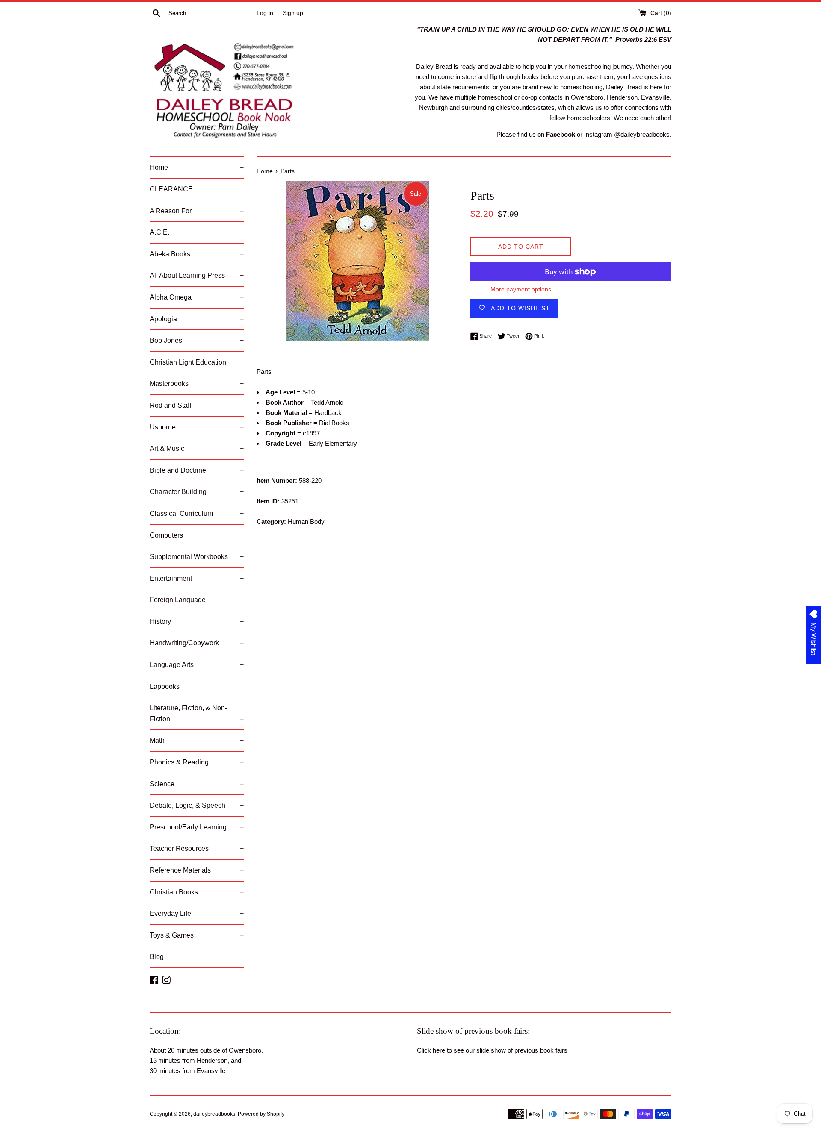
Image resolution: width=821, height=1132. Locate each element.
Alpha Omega (197, 297)
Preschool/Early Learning (197, 827)
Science (197, 784)
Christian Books (197, 892)
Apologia (197, 319)
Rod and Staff (170, 405)
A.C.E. (159, 232)
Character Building (197, 491)
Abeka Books (197, 254)
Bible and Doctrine (197, 470)
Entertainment (197, 578)
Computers (166, 535)
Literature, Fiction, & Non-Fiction (197, 713)
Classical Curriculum (197, 513)
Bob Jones (197, 340)
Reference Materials (197, 870)
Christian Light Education (188, 362)
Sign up (293, 13)
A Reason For (197, 211)
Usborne (197, 427)
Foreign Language (197, 599)
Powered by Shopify (261, 1114)
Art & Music (197, 448)
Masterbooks (197, 383)
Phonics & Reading (197, 762)
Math (197, 740)
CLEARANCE (171, 189)
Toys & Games (197, 935)
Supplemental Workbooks (197, 556)
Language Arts (197, 664)
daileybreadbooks (214, 1114)
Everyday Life (197, 913)
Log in (265, 13)
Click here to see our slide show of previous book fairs (492, 1050)
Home (197, 167)
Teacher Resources (197, 848)
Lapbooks (165, 686)
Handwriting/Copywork (197, 643)
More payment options (520, 289)
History (197, 621)
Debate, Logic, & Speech (197, 805)
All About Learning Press (197, 275)
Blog (157, 956)
